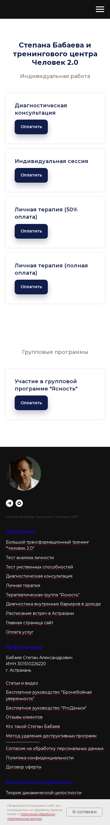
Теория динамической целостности (44, 792)
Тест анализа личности (30, 557)
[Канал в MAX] (19, 503)
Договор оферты (23, 767)
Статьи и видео (22, 683)
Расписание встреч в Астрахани (40, 613)
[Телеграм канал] (9, 503)
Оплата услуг (19, 632)
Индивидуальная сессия (51, 161)
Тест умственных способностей (39, 567)
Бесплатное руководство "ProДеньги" (46, 708)
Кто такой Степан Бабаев (33, 726)
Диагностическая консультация (39, 576)
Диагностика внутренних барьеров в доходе (53, 604)
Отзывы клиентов (24, 717)
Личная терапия (23, 585)
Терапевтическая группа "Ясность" (42, 594)
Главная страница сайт (29, 622)
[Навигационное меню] (100, 9)
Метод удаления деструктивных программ (51, 736)
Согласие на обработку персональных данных (55, 748)
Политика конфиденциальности (40, 758)
